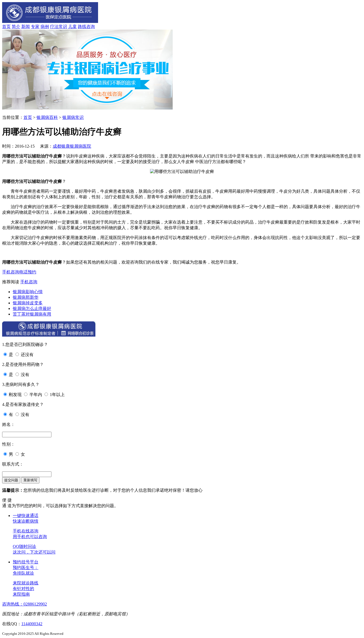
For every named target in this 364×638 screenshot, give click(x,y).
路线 (82, 26)
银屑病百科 (47, 117)
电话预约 (27, 272)
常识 (63, 26)
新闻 (25, 26)
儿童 (72, 26)
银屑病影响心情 (28, 291)
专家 (35, 26)
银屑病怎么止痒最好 (32, 308)
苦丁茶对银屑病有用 (32, 314)
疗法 (54, 26)
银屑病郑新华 (25, 297)
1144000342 (31, 623)
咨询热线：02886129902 (24, 604)
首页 (6, 26)
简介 (16, 26)
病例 (45, 26)
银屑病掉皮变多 (28, 303)
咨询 (90, 26)
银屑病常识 (73, 117)
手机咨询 (10, 272)
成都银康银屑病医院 (72, 146)
